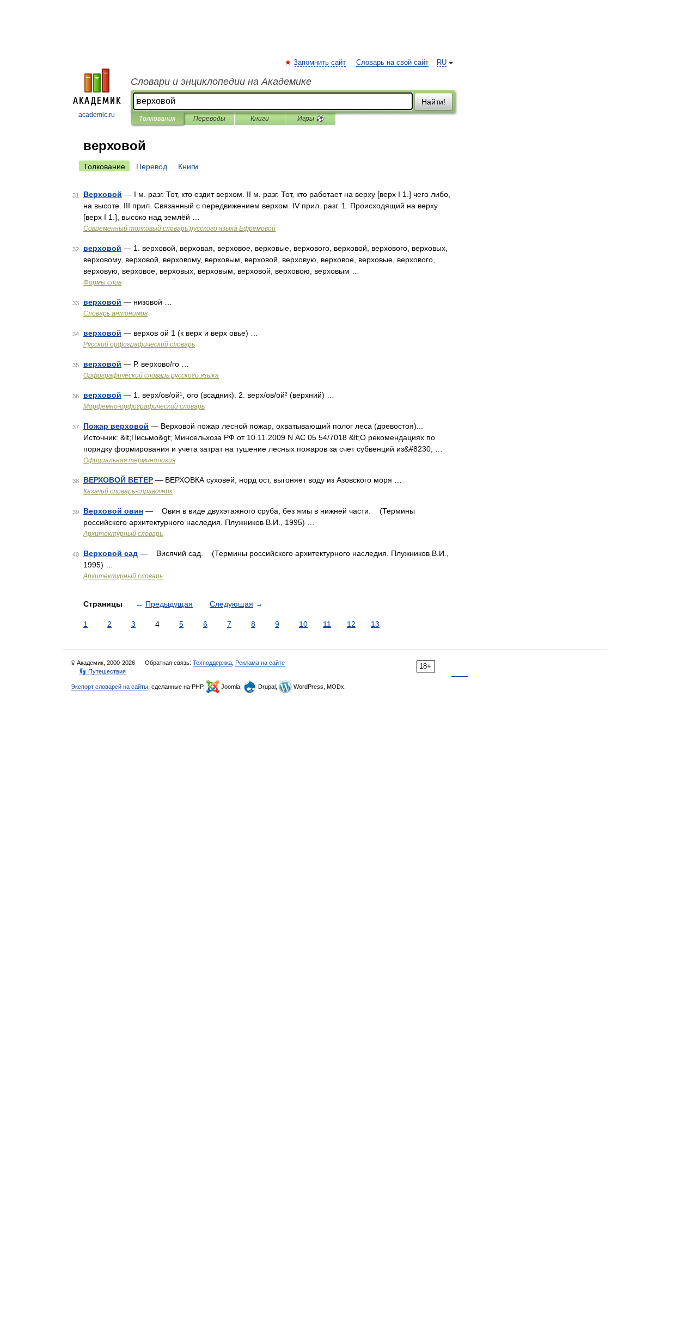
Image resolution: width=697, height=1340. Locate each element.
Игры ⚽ (310, 118)
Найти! (433, 101)
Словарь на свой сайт (392, 62)
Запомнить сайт (320, 62)
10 (303, 624)
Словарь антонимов (115, 313)
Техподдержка (212, 662)
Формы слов (102, 282)
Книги (259, 118)
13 (375, 624)
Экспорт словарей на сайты (109, 686)
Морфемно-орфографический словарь (144, 406)
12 (351, 624)
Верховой (102, 194)
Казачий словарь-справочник (128, 491)
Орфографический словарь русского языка (151, 375)
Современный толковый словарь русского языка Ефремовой (179, 228)
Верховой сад (110, 553)
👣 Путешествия (102, 671)
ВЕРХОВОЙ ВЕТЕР (118, 480)
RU (442, 62)
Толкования (157, 118)
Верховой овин (113, 511)
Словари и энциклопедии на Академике (221, 81)
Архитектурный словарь (123, 534)
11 (327, 624)
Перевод (151, 166)
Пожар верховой (116, 426)
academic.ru (96, 115)
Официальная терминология (129, 460)
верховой (102, 248)
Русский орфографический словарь (139, 344)
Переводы (209, 118)
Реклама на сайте (260, 662)
